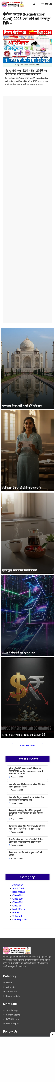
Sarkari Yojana (13, 1015)
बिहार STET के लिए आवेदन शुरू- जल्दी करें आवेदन (25, 853)
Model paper (12, 1023)
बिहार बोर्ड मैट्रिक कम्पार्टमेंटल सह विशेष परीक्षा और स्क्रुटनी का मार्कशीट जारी (26, 798)
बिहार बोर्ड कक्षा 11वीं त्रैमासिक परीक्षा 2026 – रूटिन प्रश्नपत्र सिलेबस (27, 785)
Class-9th (17, 905)
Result (15, 912)
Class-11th (17, 898)
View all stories (27, 745)
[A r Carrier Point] (13, 4)
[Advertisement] (27, 209)
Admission (17, 885)
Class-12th (17, 902)
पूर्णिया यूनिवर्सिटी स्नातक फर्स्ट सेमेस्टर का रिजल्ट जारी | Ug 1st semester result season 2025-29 (26, 771)
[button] (34, 4)
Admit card (11, 991)
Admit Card (18, 888)
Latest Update (13, 996)
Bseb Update (18, 891)
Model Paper (18, 909)
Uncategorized (19, 919)
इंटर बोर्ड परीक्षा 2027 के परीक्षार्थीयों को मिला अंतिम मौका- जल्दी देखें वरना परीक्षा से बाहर (26, 840)
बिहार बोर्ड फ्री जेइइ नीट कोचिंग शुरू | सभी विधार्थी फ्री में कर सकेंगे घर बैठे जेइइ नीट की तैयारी (25, 813)
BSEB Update (12, 1019)
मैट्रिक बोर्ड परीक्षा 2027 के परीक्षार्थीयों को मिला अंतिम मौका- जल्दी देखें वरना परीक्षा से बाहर (27, 827)
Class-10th (17, 895)
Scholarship (18, 916)
